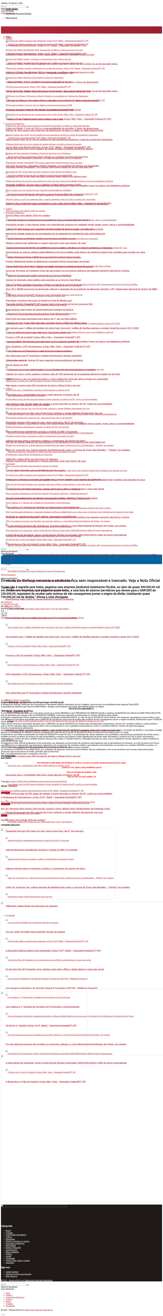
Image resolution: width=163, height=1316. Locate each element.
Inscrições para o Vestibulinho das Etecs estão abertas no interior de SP (42, 775)
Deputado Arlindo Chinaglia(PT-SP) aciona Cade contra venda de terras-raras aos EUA (49, 167)
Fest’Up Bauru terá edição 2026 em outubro (28, 215)
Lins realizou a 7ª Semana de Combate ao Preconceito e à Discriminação (42, 507)
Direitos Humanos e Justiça (17, 1241)
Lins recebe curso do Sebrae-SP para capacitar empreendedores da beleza (44, 360)
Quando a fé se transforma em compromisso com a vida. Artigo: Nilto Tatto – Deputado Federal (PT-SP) (58, 119)
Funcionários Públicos (15, 781)
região (31, 781)
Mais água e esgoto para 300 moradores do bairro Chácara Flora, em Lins (43, 756)
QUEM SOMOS (12, 1272)
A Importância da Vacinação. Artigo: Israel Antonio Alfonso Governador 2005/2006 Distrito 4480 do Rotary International (66, 535)
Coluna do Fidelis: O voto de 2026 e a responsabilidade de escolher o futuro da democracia (52, 128)
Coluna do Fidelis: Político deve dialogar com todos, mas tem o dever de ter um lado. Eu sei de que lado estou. (62, 64)
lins (26, 781)
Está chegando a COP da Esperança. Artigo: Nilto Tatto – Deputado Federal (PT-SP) (48, 674)
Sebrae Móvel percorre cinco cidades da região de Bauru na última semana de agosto (49, 149)
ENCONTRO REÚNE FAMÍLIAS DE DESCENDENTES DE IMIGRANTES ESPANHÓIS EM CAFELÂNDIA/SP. (55, 442)
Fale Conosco (11, 18)
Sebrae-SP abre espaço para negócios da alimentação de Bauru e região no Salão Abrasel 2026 (54, 130)
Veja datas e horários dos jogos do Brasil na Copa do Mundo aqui (39, 300)
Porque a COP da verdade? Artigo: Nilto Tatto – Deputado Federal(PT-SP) (43, 655)
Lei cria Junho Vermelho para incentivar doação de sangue (35, 470)
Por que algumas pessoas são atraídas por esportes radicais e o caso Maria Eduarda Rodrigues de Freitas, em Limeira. (66, 525)
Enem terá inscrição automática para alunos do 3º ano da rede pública (41, 319)
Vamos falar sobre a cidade (18, 1261)
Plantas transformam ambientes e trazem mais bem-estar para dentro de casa (46, 461)
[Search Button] (27, 549)
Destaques (11, 575)
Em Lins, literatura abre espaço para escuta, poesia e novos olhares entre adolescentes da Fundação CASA (55, 808)
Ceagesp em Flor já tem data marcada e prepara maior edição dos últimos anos (46, 176)
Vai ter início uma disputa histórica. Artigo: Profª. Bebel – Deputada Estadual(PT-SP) (48, 147)
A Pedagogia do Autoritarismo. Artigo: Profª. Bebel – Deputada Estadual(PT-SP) (46, 45)
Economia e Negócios (15, 213)
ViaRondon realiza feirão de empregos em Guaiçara (32, 459)
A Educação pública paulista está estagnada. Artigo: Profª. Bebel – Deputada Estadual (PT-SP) (53, 479)
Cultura (9, 388)
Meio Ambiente (12, 1252)
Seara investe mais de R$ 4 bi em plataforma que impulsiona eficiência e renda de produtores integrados (59, 139)
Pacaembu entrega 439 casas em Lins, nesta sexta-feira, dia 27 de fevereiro (45, 422)
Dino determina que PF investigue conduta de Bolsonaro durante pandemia (44, 693)
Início (8, 30)
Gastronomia (11, 1250)
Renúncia (37, 781)
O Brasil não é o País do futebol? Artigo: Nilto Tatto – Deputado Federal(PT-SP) (46, 544)
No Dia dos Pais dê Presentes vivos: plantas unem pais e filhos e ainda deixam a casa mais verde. (55, 489)
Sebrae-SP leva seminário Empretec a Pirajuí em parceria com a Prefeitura (44, 158)
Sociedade (10, 464)
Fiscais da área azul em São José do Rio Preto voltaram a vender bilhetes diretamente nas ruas (54, 812)
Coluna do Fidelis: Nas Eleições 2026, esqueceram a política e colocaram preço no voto (50, 54)
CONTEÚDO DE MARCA (16, 1235)
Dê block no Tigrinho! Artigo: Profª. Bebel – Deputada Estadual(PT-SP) (41, 516)
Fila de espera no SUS (17, 365)
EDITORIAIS (11, 1246)
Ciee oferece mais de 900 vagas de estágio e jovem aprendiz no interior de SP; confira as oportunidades (59, 793)
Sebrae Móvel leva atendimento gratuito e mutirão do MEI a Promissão (42, 431)
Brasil (8, 294)
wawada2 (10, 1263)
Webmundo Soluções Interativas (39, 1280)
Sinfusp (63, 781)
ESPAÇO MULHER (13, 1248)
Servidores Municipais (50, 781)
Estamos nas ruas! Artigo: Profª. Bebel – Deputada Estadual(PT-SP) (40, 73)
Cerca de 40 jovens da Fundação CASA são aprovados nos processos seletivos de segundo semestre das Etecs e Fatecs (67, 270)
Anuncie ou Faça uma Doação (18, 1274)
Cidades (9, 379)
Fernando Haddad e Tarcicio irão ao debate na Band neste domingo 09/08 (43, 110)
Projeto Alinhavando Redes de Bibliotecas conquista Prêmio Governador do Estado (47, 261)
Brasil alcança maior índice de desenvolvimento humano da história (39, 599)
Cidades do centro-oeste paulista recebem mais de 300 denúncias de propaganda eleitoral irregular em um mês (63, 374)
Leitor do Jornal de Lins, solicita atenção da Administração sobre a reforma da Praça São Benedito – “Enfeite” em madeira (68, 450)
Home (3, 575)
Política (9, 39)
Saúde (8, 1256)
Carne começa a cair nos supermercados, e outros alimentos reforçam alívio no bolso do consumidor (57, 379)
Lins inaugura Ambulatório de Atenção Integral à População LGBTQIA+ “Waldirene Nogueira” (52, 498)
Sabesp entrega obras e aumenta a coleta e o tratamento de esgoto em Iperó (45, 440)
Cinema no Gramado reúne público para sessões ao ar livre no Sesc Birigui (43, 280)
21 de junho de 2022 (9, 604)
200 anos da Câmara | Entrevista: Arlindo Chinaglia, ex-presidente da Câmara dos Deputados (52, 100)
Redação (8, 602)
